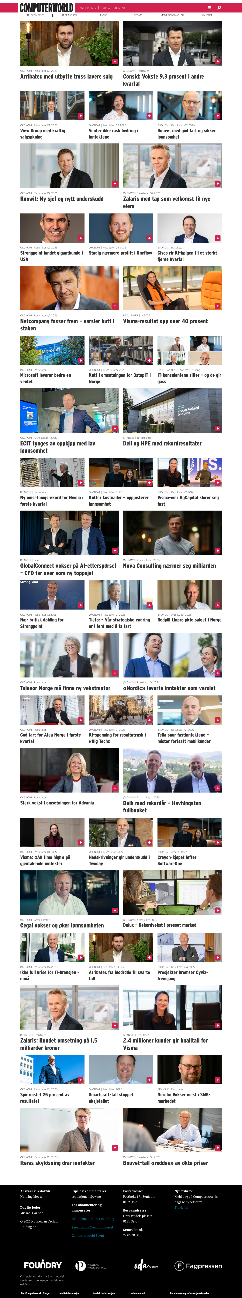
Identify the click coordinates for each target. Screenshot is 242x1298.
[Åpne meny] (209, 8)
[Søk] (219, 7)
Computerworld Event (88, 1235)
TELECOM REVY (35, 15)
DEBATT (138, 15)
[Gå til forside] (46, 7)
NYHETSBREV (88, 7)
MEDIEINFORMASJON (172, 15)
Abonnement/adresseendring (93, 1218)
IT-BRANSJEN (69, 15)
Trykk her (181, 1207)
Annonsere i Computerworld (92, 1227)
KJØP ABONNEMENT (113, 7)
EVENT (103, 15)
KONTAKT (207, 15)
